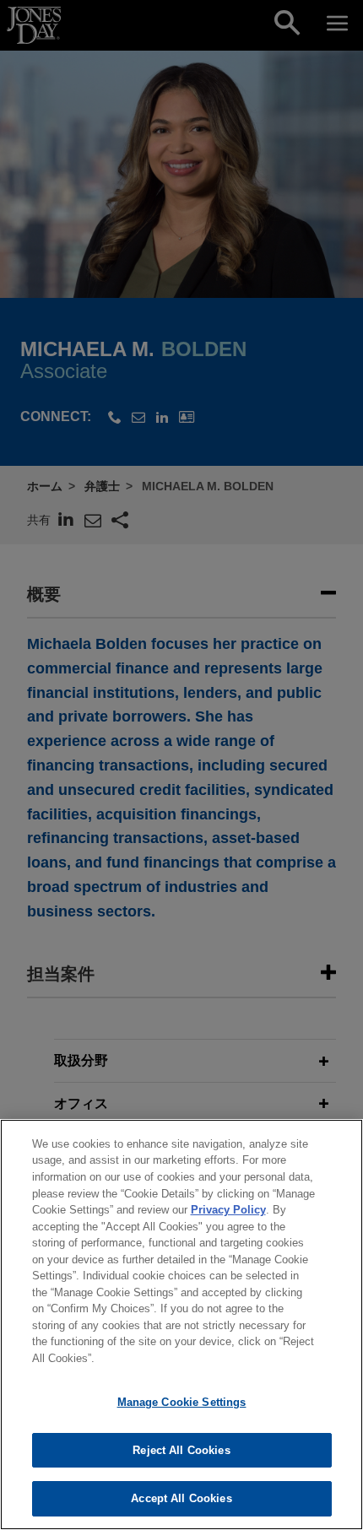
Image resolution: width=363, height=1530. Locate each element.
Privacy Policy (228, 1209)
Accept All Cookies (181, 1498)
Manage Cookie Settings (182, 1402)
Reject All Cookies (181, 1450)
